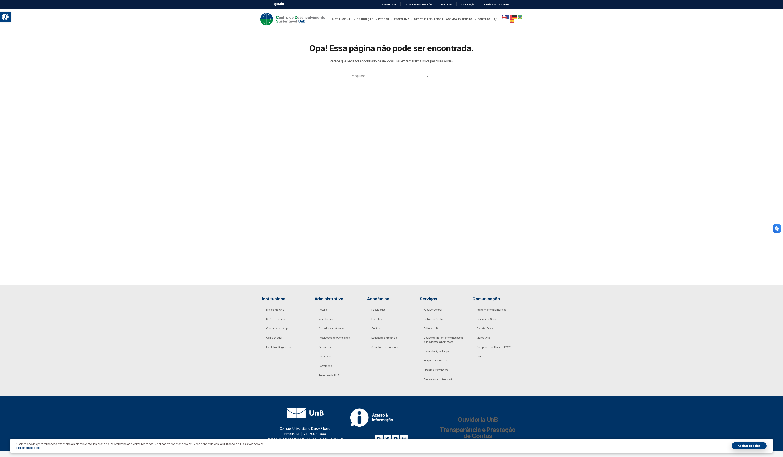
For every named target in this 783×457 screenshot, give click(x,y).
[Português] (520, 17)
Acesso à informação (419, 4)
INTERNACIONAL (434, 19)
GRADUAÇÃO (365, 19)
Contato (483, 19)
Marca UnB (483, 337)
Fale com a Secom (487, 319)
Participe (446, 4)
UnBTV (480, 356)
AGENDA (451, 19)
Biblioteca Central (434, 319)
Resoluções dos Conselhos (334, 337)
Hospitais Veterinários (436, 369)
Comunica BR (388, 4)
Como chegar (274, 337)
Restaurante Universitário (438, 379)
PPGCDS (383, 19)
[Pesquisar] (495, 19)
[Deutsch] (515, 17)
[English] (504, 17)
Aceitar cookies (749, 445)
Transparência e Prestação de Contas (478, 432)
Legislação (468, 4)
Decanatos (325, 356)
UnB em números (276, 319)
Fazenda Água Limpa (436, 351)
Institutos (376, 319)
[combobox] (387, 76)
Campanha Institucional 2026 (494, 347)
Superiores (325, 347)
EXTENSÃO (465, 19)
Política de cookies (28, 447)
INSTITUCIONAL (342, 19)
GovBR (279, 4)
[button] (5, 17)
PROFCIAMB (401, 19)
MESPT (418, 19)
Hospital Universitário (436, 360)
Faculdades (378, 309)
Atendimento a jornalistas (491, 309)
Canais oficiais (485, 328)
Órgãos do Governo (496, 4)
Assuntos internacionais (385, 347)
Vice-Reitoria (326, 319)
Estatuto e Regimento (278, 347)
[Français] (509, 17)
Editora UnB (431, 328)
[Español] (512, 21)
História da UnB (275, 309)
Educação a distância (384, 337)
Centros (375, 328)
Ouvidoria (478, 419)
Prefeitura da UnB (329, 375)
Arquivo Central (433, 309)
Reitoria (323, 309)
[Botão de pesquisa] (428, 76)
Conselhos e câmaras (331, 328)
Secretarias (325, 365)
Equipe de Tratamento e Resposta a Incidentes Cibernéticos (443, 339)
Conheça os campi (277, 328)
